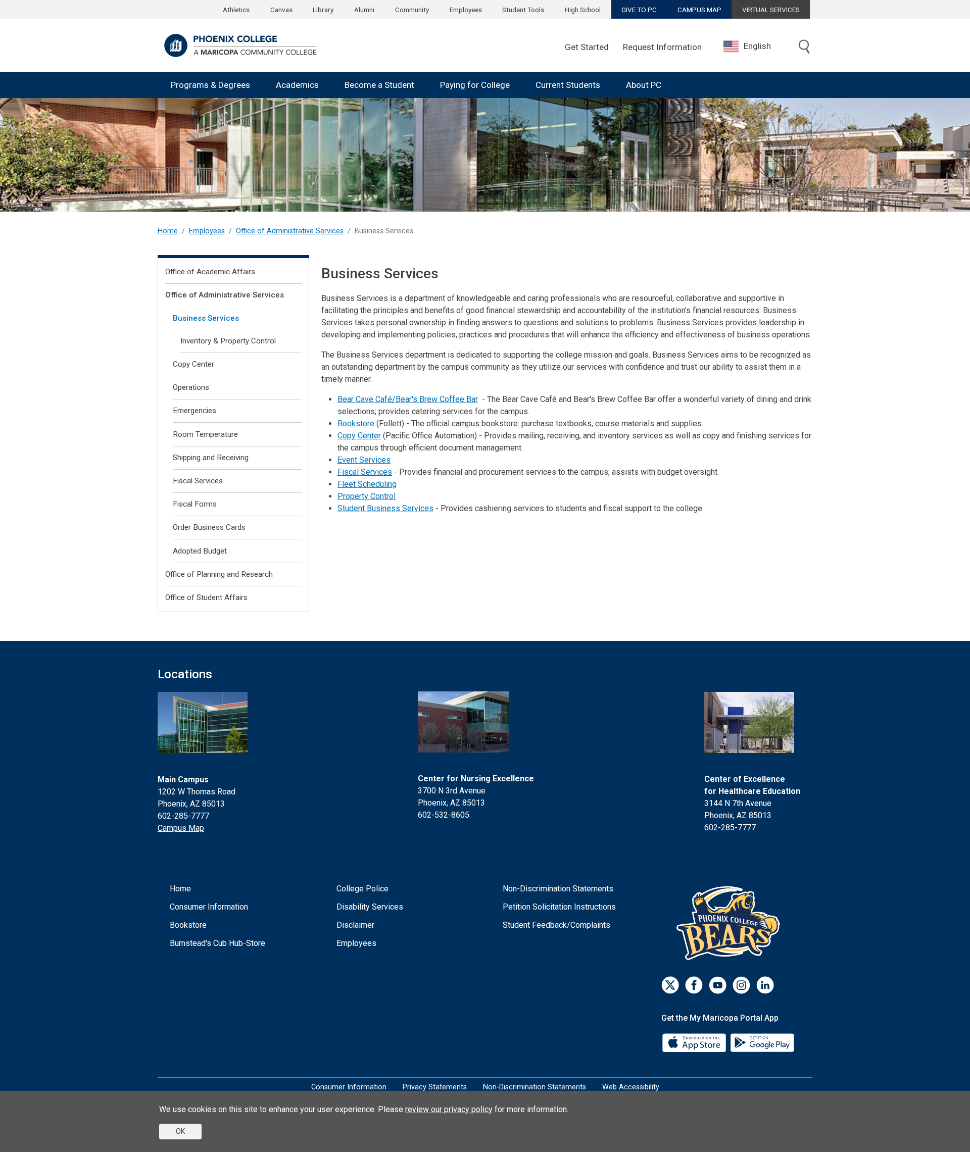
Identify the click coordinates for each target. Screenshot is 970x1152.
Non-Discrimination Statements (558, 888)
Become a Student (379, 85)
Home (168, 231)
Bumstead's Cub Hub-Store (217, 943)
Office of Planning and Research (219, 574)
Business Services (206, 318)
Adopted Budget (200, 551)
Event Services (364, 460)
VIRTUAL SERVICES (771, 10)
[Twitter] (670, 985)
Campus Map (181, 828)
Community (412, 10)
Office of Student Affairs (206, 597)
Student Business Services (385, 508)
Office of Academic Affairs (210, 271)
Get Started (587, 47)
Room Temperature (205, 434)
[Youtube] (717, 985)
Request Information (662, 47)
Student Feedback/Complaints (556, 925)
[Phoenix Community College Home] (240, 45)
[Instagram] (741, 985)
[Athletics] (731, 923)
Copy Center (359, 435)
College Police (362, 888)
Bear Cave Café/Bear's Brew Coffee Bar (407, 399)
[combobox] (755, 46)
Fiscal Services (364, 472)
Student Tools (523, 10)
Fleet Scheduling (367, 484)
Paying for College (475, 85)
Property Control (366, 496)
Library (323, 10)
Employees (466, 10)
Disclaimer (355, 925)
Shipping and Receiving (211, 457)
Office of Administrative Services (290, 231)
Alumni (364, 10)
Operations (191, 387)
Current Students (568, 85)
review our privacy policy (449, 1109)
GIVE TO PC (639, 10)
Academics (297, 85)
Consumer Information (209, 907)
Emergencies (194, 410)
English (757, 46)
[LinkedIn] (765, 985)
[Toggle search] (804, 47)
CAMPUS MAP (699, 10)
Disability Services (369, 907)
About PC (643, 85)
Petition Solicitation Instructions (559, 907)
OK (180, 1131)
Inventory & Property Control (228, 340)
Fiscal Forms (195, 504)
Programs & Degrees (210, 85)
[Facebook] (694, 985)
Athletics (236, 10)
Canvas (281, 10)
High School (583, 10)
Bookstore (355, 423)
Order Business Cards (209, 527)
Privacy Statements (435, 1087)
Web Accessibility (630, 1087)
